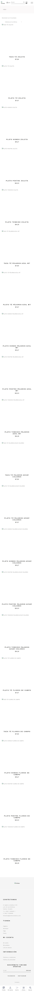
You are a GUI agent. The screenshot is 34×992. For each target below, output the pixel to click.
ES (26, 3)
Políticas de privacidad (9, 959)
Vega (4, 931)
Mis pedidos (6, 945)
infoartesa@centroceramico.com (12, 915)
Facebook (11, 975)
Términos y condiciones (9, 957)
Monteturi (5, 928)
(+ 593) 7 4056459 (8, 913)
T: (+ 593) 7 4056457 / (9, 911)
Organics (5, 926)
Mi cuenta (5, 943)
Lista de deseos (7, 947)
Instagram (22, 975)
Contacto (17, 982)
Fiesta (4, 933)
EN (26, 2)
